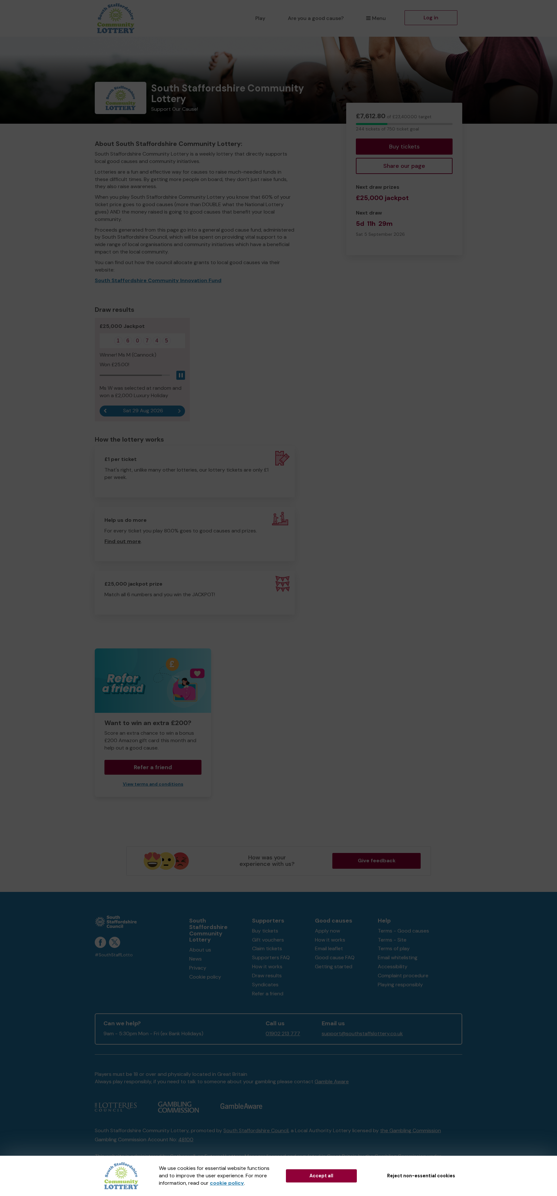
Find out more (122, 541)
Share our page (404, 166)
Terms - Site (392, 939)
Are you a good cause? (316, 18)
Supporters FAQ (271, 957)
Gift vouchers (268, 939)
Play (260, 18)
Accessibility (392, 966)
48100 (185, 1139)
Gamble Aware (332, 1081)
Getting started (333, 966)
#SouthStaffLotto (114, 955)
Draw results (267, 975)
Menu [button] (379, 18)
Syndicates (265, 984)
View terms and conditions (153, 784)
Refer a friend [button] (153, 767)
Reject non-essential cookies (421, 1176)
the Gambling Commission (410, 1130)
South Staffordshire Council (255, 1130)
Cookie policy (205, 976)
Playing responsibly (400, 984)
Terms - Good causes (403, 930)
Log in (431, 17)
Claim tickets (267, 948)
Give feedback (377, 860)
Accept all (321, 1176)
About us (200, 949)
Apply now (327, 930)
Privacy (197, 967)
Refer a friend (267, 993)
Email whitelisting (397, 957)
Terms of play (394, 948)
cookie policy (227, 1183)
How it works (267, 966)
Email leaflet (329, 948)
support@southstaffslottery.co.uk (362, 1033)
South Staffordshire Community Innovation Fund (158, 280)
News (195, 958)
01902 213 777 (283, 1033)
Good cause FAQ (335, 957)
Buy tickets (404, 146)
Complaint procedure (403, 975)
